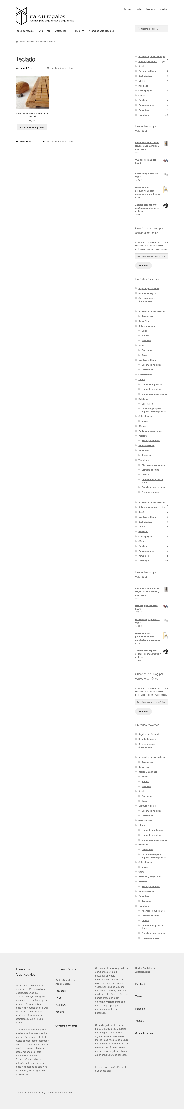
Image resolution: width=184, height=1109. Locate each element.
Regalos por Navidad (148, 288)
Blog (77, 30)
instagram (150, 9)
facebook (128, 9)
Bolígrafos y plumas (151, 364)
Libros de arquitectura (153, 384)
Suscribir (143, 265)
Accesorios (147, 316)
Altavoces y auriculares (153, 464)
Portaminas (147, 369)
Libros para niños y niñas (154, 393)
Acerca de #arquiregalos (101, 30)
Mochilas (146, 340)
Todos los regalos (25, 30)
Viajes (145, 421)
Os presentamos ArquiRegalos (146, 300)
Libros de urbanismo (152, 389)
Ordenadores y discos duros (152, 481)
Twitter (58, 997)
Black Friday (144, 321)
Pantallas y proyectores (150, 430)
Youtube (59, 1011)
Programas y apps (150, 492)
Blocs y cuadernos (151, 440)
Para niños (143, 110)
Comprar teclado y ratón (32, 127)
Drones (145, 474)
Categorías (60, 30)
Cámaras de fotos (150, 469)
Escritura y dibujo (147, 71)
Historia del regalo (147, 293)
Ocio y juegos (145, 90)
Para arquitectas (146, 105)
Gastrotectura (145, 75)
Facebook (60, 990)
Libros (141, 80)
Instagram (60, 1004)
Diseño (141, 66)
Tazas (144, 355)
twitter (139, 9)
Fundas (145, 335)
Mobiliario (143, 85)
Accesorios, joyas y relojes (151, 56)
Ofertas (142, 95)
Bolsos (145, 330)
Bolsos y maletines (147, 61)
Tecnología (143, 114)
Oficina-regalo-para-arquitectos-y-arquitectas (154, 410)
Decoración (147, 403)
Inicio (21, 41)
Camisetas (147, 350)
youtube (163, 9)
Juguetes (146, 455)
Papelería (142, 100)
